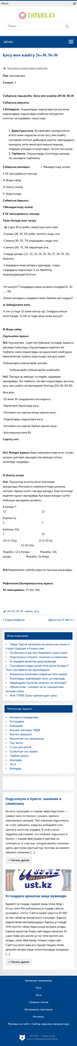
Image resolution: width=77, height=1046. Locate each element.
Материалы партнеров (39, 1009)
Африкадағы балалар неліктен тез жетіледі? (38, 682)
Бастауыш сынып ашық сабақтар (27, 68)
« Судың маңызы (14, 619)
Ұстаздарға (17, 721)
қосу (36, 611)
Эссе (13, 764)
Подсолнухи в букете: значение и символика (38, 657)
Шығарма (16, 760)
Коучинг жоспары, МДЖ (25, 730)
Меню (5, 3)
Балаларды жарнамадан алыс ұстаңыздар (37, 678)
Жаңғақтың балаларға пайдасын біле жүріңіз (38, 674)
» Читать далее (19, 860)
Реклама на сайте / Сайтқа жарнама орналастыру (38, 1024)
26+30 (11, 611)
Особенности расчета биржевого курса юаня (38, 652)
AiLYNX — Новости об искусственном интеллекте (42, 1037)
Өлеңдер (15, 768)
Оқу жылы (16, 742)
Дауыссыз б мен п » (61, 619)
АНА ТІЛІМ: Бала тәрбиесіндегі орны (33, 695)
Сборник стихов (38, 1002)
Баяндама (16, 725)
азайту (29, 611)
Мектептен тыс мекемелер (27, 738)
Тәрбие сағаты (19, 755)
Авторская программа (38, 980)
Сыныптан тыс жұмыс (24, 751)
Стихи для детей (20, 747)
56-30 (19, 611)
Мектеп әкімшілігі (21, 734)
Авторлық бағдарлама (24, 717)
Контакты (38, 1016)
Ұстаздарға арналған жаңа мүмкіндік (33, 661)
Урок (38, 988)
